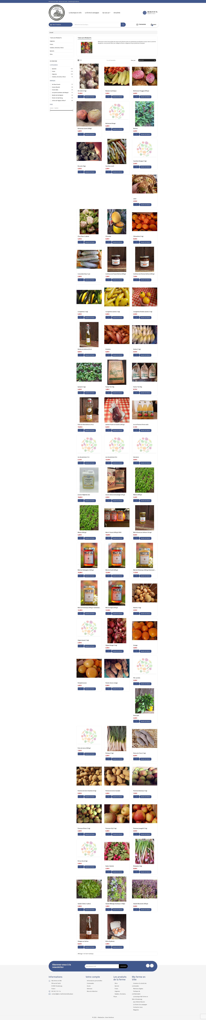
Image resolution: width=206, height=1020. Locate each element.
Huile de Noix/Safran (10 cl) (85, 424)
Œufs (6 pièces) (109, 941)
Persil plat (136, 715)
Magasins (136, 1010)
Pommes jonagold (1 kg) (140, 828)
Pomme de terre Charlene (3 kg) (87, 791)
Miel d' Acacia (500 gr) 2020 (113, 532)
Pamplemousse (82, 683)
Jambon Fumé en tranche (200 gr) (114, 424)
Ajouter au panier (90, 97)
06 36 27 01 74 (56, 991)
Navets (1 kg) (137, 607)
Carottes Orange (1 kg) (139, 161)
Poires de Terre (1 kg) (139, 753)
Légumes (52, 41)
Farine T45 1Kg (109, 387)
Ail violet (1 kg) (82, 91)
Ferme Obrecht (62, 87)
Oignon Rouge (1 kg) (111, 645)
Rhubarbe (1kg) (137, 866)
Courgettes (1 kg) (83, 311)
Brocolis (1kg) (81, 166)
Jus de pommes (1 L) (83, 457)
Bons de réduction (92, 991)
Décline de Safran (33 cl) (84, 349)
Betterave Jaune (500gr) (85, 128)
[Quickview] (92, 85)
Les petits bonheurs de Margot (62, 92)
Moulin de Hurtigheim (62, 95)
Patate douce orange (111, 683)
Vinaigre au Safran (83, 941)
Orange (135, 645)
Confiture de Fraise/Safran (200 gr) (115, 274)
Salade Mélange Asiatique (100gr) (115, 903)
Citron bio (108, 236)
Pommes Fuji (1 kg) (110, 828)
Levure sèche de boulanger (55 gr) (115, 494)
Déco (51, 54)
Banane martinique (110, 91)
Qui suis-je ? (106, 12)
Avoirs (89, 986)
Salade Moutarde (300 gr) (140, 903)
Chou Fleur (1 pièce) (83, 236)
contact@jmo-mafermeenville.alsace (62, 994)
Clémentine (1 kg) (138, 236)
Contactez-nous (138, 1007)
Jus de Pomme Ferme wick (140, 424)
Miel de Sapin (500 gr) (111, 607)
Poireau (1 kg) (109, 753)
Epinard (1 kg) (81, 387)
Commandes (90, 983)
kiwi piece (136, 457)
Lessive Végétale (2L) (84, 494)
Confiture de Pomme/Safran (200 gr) (143, 274)
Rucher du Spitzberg (62, 98)
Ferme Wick (62, 90)
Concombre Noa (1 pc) (84, 274)
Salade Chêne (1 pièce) (84, 903)
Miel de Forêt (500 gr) (111, 570)
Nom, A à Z (147, 60)
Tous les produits (56, 38)
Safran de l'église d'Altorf (62, 100)
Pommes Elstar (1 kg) (84, 828)
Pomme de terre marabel (112, 791)
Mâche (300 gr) (137, 494)
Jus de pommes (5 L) (111, 457)
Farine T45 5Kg (137, 387)
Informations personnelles (94, 980)
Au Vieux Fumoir (62, 84)
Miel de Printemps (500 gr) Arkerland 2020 (145, 570)
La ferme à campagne (92, 12)
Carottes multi (109, 166)
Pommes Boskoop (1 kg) (140, 791)
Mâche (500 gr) (82, 532)
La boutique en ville (75, 12)
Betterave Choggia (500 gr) (141, 91)
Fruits (51, 44)
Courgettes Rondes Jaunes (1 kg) (142, 311)
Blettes (135, 128)
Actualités (117, 12)
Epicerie (52, 51)
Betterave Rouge (110, 123)
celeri (134, 198)
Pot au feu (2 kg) (82, 861)
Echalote (108, 349)
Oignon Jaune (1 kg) (83, 640)
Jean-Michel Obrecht (139, 1002)
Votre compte (93, 977)
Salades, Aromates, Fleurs (57, 48)
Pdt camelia (136, 678)
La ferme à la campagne (140, 1004)
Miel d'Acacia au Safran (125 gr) (142, 532)
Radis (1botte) (109, 866)
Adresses (89, 988)
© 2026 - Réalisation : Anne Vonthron (103, 1017)
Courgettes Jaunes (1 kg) (112, 311)
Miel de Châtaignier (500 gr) (86, 570)
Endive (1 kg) (136, 349)
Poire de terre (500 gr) (84, 748)
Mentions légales (138, 988)
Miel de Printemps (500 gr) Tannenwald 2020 (90, 607)
